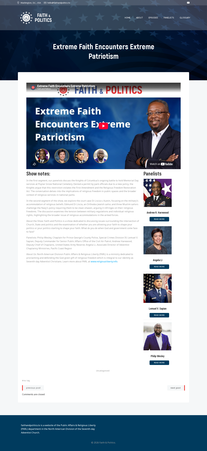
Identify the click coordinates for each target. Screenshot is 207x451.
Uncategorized (102, 370)
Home (127, 18)
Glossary (185, 18)
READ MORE (159, 219)
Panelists (169, 18)
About (139, 18)
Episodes (153, 18)
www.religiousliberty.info (104, 261)
